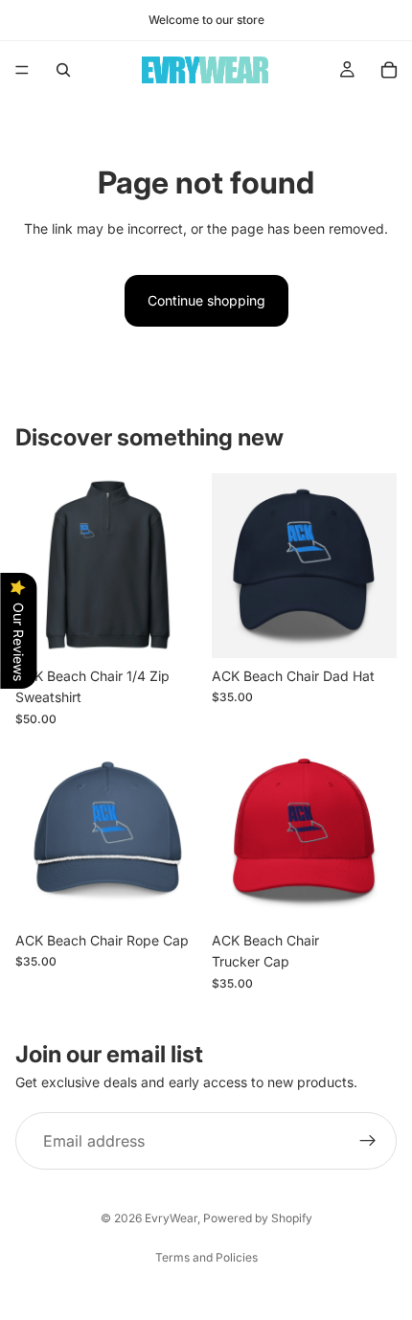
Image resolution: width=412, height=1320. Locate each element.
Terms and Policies (206, 1257)
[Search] (63, 70)
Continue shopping (206, 300)
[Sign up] (368, 1141)
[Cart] (389, 70)
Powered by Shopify (257, 1218)
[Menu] (22, 70)
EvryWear (171, 1218)
